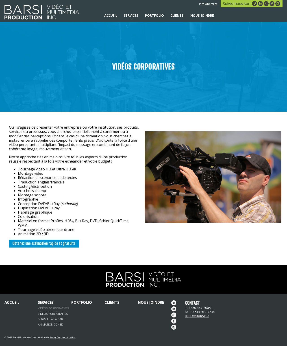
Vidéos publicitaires (53, 313)
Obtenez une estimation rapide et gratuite (44, 243)
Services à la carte (52, 319)
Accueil (110, 15)
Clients (177, 15)
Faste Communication (63, 337)
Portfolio (154, 15)
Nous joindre (202, 15)
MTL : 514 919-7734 (200, 312)
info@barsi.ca (208, 4)
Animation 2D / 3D (50, 324)
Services (131, 15)
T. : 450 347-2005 (198, 308)
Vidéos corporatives (53, 308)
